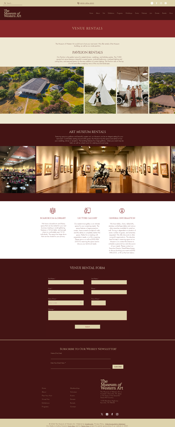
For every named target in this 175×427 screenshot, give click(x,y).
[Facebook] (156, 3)
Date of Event (53, 299)
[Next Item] (171, 90)
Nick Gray (71, 426)
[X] (152, 3)
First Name (51, 278)
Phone (93, 288)
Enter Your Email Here (57, 363)
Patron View (85, 426)
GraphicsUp (89, 424)
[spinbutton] (98, 302)
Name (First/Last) (56, 353)
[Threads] (165, 3)
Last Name (94, 278)
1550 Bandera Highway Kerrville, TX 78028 (88, 3)
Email (49, 288)
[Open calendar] (81, 303)
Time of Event (95, 299)
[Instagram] (161, 3)
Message (51, 309)
